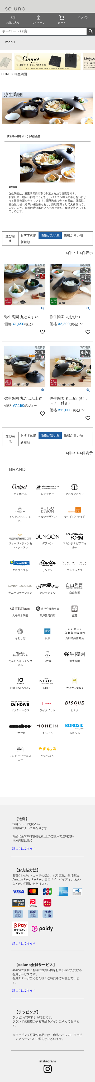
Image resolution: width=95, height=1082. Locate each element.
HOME (6, 74)
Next (84, 61)
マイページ (38, 22)
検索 (91, 31)
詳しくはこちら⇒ (24, 848)
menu (10, 42)
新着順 (25, 242)
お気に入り (13, 22)
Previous (9, 61)
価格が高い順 (73, 235)
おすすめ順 (28, 235)
